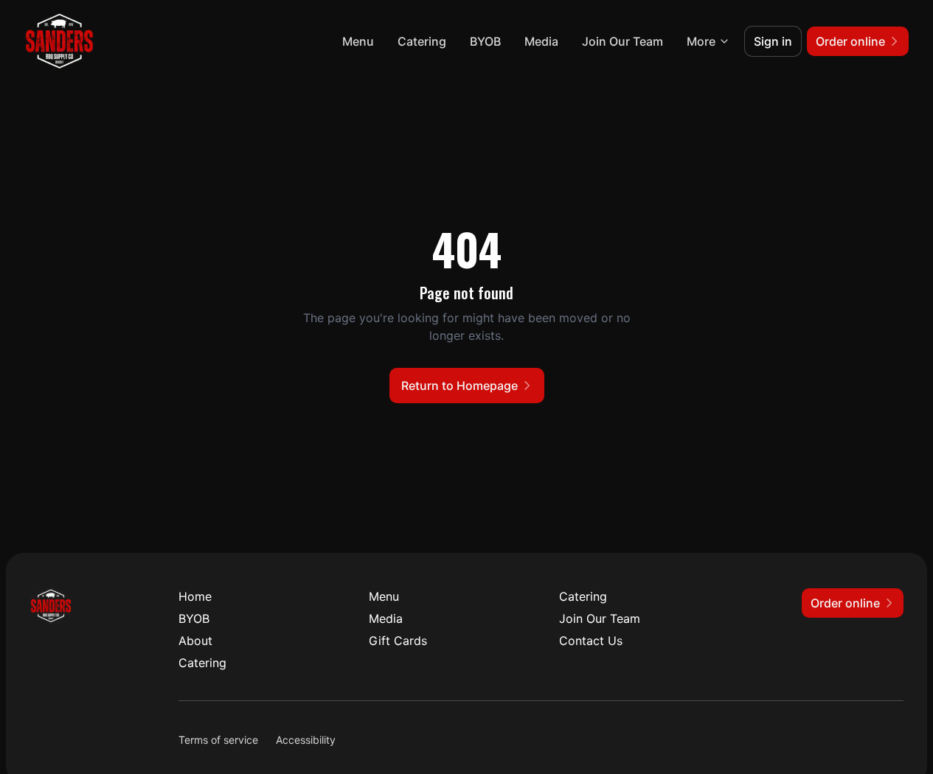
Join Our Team (622, 41)
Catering (422, 41)
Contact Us (590, 640)
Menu (358, 41)
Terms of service (218, 739)
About (195, 640)
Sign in (773, 41)
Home (195, 596)
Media (541, 41)
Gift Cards (398, 640)
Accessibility (306, 739)
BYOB (485, 41)
